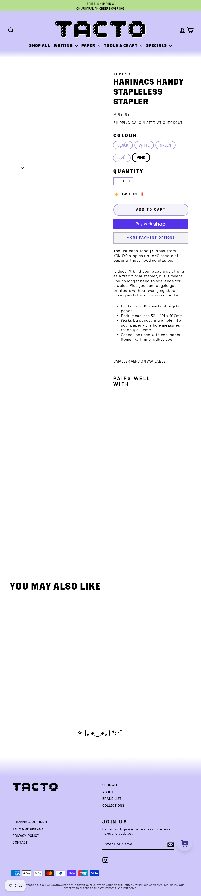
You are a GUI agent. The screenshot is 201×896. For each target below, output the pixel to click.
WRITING (64, 46)
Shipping (121, 123)
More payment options (151, 237)
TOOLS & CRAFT (121, 46)
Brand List (112, 799)
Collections (113, 805)
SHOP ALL (39, 46)
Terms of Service (28, 829)
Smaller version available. (140, 361)
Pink (141, 158)
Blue (121, 158)
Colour (125, 135)
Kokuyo (122, 74)
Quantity (128, 171)
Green (165, 145)
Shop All (110, 785)
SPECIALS (157, 46)
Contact (20, 842)
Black (123, 145)
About (107, 792)
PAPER (89, 46)
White (144, 145)
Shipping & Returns (30, 822)
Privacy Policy (26, 836)
